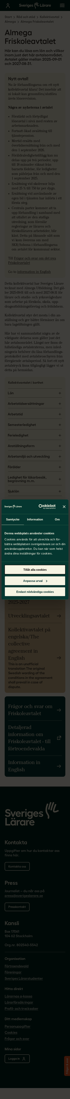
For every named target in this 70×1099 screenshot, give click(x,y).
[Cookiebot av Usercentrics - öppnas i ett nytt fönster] (41, 506)
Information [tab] (35, 519)
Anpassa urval (33, 580)
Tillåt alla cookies (35, 569)
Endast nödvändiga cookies (35, 591)
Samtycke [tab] (12, 519)
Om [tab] (57, 519)
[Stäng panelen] (64, 506)
